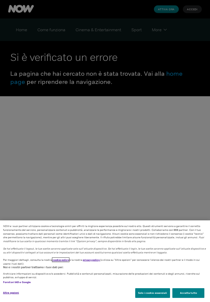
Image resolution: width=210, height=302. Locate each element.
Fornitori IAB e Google (17, 282)
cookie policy (60, 260)
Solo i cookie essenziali (152, 293)
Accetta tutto (188, 293)
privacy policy (91, 260)
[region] (105, 261)
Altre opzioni (11, 292)
